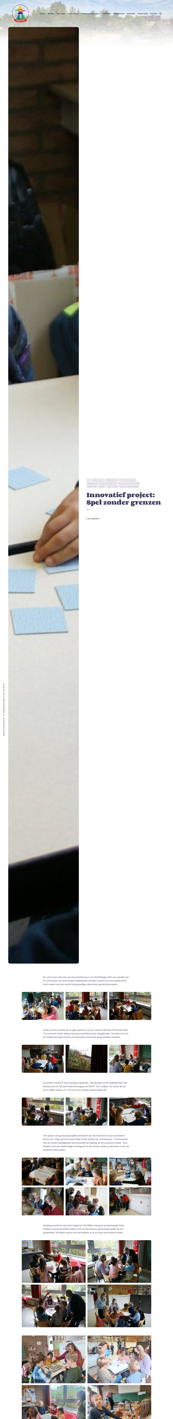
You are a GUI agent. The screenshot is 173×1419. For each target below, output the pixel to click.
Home (42, 13)
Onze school (73, 13)
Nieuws (51, 13)
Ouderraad (142, 13)
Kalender (131, 13)
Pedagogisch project (90, 13)
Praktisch (106, 13)
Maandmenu (118, 13)
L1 (88, 480)
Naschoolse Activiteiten (129, 483)
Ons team (60, 13)
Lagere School (98, 480)
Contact (153, 13)
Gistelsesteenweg (128, 480)
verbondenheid (112, 480)
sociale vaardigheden (129, 486)
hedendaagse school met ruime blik (102, 483)
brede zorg (92, 486)
